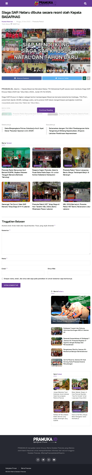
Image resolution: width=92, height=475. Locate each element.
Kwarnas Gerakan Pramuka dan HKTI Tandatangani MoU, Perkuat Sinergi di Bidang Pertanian (70, 320)
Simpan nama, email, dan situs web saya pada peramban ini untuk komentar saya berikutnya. (38, 279)
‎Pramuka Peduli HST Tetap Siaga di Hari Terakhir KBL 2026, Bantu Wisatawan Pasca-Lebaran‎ (45, 206)
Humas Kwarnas (7, 21)
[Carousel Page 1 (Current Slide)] (35, 70)
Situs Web (51, 269)
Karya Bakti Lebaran (11, 200)
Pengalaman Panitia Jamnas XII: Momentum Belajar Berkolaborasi (75, 350)
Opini (57, 388)
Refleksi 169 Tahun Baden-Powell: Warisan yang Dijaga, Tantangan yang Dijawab (61, 417)
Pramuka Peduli (38, 21)
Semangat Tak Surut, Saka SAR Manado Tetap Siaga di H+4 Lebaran (16, 205)
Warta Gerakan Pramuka (18, 471)
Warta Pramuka (26, 468)
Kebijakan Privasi (11, 468)
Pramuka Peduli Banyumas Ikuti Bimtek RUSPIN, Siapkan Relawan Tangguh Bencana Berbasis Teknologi (14, 173)
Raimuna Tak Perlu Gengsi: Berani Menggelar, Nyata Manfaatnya (79, 416)
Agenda (58, 410)
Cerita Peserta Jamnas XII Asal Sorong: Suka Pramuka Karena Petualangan (74, 362)
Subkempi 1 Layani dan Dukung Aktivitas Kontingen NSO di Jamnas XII (76, 330)
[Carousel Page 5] (44, 70)
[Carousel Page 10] (57, 70)
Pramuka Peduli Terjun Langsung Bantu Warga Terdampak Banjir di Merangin (76, 172)
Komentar (6, 230)
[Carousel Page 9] (54, 70)
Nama (4, 258)
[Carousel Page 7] (49, 70)
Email (5, 269)
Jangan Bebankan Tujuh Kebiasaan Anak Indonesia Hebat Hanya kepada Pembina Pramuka (61, 395)
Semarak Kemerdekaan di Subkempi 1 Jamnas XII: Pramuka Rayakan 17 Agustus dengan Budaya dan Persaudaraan (76, 341)
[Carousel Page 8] (52, 70)
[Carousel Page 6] (47, 70)
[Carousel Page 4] (42, 70)
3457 (15, 24)
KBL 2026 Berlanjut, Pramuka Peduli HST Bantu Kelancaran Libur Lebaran (77, 206)
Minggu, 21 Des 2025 (23, 21)
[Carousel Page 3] (40, 70)
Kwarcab (6, 166)
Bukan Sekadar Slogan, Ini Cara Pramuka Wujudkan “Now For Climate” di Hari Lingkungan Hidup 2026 (79, 395)
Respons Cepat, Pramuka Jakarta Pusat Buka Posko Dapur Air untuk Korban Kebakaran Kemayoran (45, 172)
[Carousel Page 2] (37, 70)
